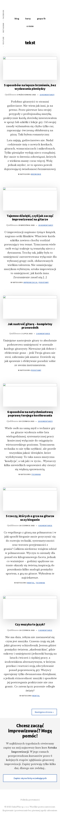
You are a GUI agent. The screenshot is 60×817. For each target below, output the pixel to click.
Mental (31, 583)
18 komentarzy (45, 421)
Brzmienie (36, 174)
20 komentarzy (45, 225)
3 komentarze (45, 630)
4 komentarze (45, 525)
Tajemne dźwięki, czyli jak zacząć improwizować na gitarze (30, 217)
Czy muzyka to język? (30, 624)
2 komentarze (43, 333)
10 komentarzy (47, 95)
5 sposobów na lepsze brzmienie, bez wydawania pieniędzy (30, 87)
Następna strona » (44, 712)
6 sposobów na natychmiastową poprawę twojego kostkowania (30, 413)
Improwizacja (30, 282)
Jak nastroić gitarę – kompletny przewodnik (30, 326)
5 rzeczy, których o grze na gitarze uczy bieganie (30, 517)
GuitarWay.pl (30, 9)
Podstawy (44, 282)
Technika (36, 474)
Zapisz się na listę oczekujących (30, 778)
